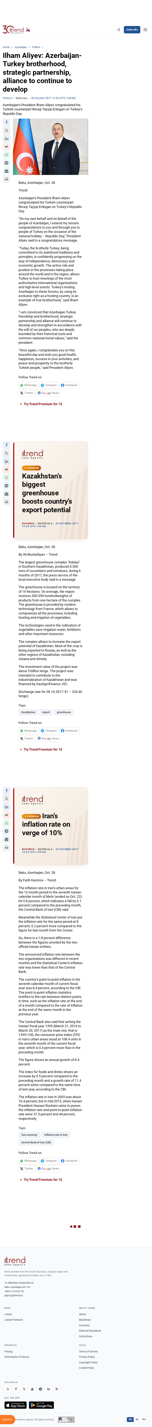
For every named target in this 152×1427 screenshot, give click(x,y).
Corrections (85, 1336)
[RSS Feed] (56, 1389)
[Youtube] (32, 1389)
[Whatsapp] (7, 1389)
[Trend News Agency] (14, 1261)
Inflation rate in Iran (55, 1134)
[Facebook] (16, 1389)
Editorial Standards (90, 1330)
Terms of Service (88, 1351)
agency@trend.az (13, 1295)
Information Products (16, 1356)
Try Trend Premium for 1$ (42, 404)
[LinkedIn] (48, 1389)
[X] (24, 1389)
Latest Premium (13, 1319)
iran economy (29, 1134)
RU (144, 1419)
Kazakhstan (28, 712)
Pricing (8, 1351)
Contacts (84, 1325)
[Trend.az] (16, 30)
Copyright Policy (88, 1362)
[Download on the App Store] (15, 1405)
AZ (137, 1419)
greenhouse (64, 712)
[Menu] (145, 29)
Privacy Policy (87, 1356)
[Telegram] (40, 1389)
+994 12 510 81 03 (14, 1291)
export (46, 712)
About (82, 1314)
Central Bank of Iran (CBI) (36, 1142)
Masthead (85, 1319)
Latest (8, 1314)
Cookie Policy (86, 1367)
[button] (6, 122)
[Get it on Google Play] (41, 1405)
